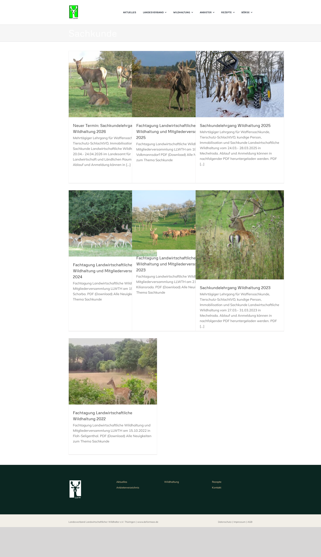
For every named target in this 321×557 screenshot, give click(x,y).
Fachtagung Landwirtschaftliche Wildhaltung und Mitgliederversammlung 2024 (110, 270)
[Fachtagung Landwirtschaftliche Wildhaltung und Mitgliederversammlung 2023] (176, 220)
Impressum (239, 521)
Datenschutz (225, 521)
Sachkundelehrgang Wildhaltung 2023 (235, 287)
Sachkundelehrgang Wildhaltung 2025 (235, 125)
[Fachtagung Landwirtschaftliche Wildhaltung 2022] (113, 371)
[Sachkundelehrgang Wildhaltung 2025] (240, 84)
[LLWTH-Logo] (74, 7)
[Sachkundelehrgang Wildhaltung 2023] (240, 234)
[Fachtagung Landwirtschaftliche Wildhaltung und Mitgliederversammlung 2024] (113, 223)
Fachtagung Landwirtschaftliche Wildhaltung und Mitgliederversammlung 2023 (173, 263)
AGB (249, 521)
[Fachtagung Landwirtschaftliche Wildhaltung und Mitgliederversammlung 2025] (176, 84)
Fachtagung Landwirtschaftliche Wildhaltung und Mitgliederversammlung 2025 (173, 131)
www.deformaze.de (147, 521)
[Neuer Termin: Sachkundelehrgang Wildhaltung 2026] (113, 84)
